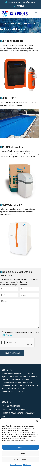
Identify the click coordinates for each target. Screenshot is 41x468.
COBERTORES (9, 98)
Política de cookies (16, 465)
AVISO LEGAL (27, 465)
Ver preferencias (21, 460)
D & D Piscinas (7, 335)
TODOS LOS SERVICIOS (11, 406)
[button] (37, 421)
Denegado (20, 453)
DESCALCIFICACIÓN (12, 147)
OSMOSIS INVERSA (12, 205)
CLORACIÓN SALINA (12, 41)
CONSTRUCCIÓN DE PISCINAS (14, 410)
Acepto (20, 447)
